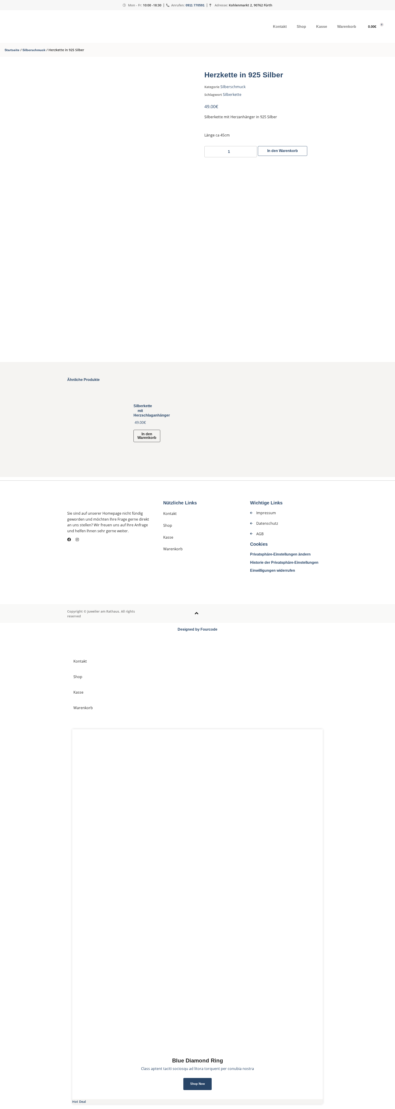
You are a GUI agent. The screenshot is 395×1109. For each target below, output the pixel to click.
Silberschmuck (33, 50)
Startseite (12, 50)
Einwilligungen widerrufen (272, 570)
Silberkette (232, 94)
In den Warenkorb (282, 151)
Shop (301, 27)
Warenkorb (346, 27)
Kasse (321, 27)
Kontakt (280, 27)
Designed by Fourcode (197, 629)
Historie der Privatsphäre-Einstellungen (284, 562)
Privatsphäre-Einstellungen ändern (280, 554)
